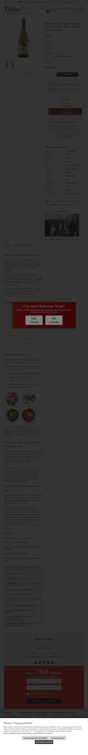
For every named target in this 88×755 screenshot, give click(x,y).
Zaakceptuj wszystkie (44, 742)
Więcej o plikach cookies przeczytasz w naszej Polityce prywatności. (28, 733)
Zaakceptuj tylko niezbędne (35, 738)
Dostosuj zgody (57, 738)
